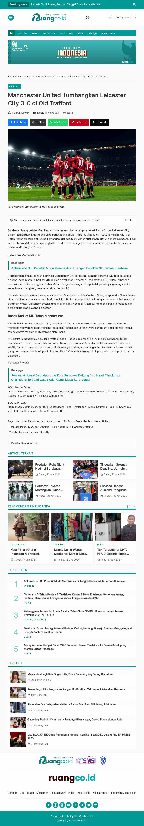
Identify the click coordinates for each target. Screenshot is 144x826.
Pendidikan (66, 33)
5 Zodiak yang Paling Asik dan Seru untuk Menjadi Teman (65, 4)
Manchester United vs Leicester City (29, 432)
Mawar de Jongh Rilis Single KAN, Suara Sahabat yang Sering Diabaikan (70, 674)
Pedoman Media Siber (123, 792)
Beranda (12, 792)
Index (71, 792)
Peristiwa (59, 545)
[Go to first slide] (134, 506)
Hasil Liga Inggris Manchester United (29, 426)
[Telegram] (89, 805)
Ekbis (80, 33)
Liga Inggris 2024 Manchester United (72, 426)
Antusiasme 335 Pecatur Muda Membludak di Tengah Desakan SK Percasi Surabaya (69, 268)
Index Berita (108, 33)
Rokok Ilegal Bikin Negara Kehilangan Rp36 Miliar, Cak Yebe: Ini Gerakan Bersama (76, 689)
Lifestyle (22, 33)
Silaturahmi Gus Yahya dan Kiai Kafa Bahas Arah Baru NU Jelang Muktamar (71, 704)
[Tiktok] (82, 805)
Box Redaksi (27, 792)
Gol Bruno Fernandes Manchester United (86, 421)
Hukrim (27, 603)
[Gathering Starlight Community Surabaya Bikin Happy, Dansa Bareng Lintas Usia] (18, 722)
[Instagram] (55, 805)
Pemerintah (49, 33)
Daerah (35, 33)
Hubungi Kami (58, 792)
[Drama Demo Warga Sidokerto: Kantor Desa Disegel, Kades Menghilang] (72, 527)
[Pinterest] (95, 805)
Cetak (70, 113)
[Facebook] (49, 805)
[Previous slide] (129, 506)
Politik (100, 545)
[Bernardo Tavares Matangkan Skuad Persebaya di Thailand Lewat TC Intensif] (20, 491)
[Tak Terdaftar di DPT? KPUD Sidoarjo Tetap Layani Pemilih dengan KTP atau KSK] (115, 527)
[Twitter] (75, 805)
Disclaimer (42, 792)
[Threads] (62, 805)
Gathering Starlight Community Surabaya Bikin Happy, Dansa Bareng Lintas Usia (74, 719)
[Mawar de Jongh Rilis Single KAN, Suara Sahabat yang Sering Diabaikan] (18, 677)
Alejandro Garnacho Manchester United (38, 421)
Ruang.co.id (27, 230)
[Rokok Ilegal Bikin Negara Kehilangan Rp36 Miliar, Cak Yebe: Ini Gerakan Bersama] (18, 692)
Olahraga (92, 33)
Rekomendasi (18, 545)
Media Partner (101, 792)
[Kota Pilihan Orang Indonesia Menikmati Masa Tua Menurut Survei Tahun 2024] (28, 527)
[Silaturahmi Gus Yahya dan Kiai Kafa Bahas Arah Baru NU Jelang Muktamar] (18, 707)
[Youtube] (69, 805)
